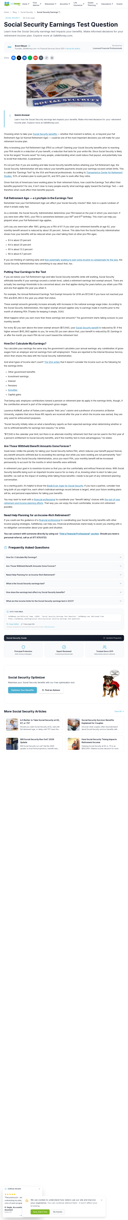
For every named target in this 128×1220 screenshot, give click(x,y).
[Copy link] (46, 58)
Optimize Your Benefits (22, 690)
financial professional (44, 499)
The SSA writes (52, 362)
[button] (26, 4)
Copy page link (28, 624)
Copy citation (14, 624)
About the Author (73, 48)
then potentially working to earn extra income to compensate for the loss (81, 260)
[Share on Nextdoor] (30, 58)
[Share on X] (19, 58)
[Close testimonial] (39, 1188)
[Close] (101, 1200)
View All (118, 711)
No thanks (57, 1212)
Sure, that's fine (40, 1212)
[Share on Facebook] (13, 58)
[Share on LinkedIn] (24, 58)
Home (6, 12)
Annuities (12, 390)
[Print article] (52, 58)
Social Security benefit (87, 327)
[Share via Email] (41, 58)
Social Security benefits (45, 134)
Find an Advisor (52, 690)
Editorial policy (49, 627)
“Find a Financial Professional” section (79, 534)
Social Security (27, 12)
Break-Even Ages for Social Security (65, 486)
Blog (15, 12)
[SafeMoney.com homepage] (12, 3)
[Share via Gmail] (35, 58)
